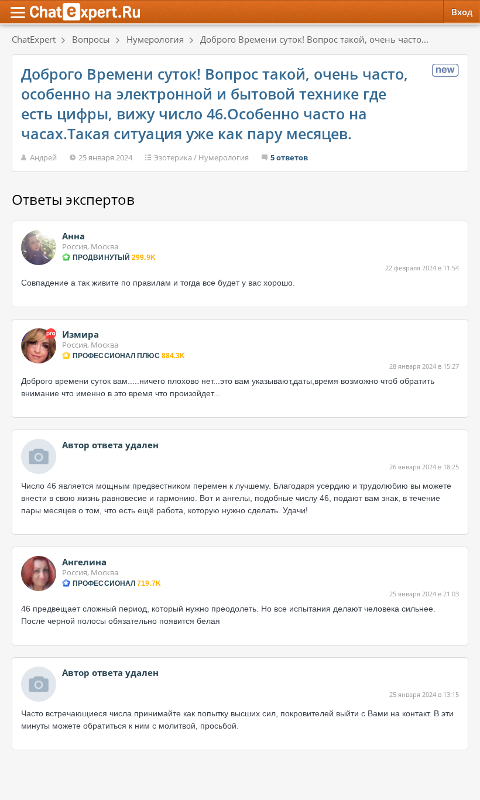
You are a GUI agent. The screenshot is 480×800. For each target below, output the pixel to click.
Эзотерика (173, 157)
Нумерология (223, 157)
